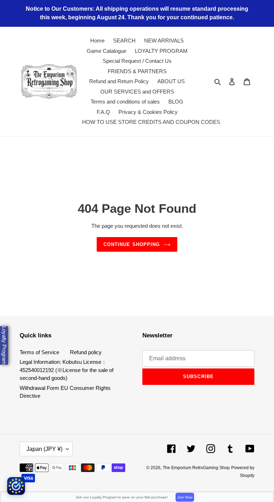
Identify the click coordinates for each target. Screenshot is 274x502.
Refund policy (86, 352)
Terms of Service (39, 352)
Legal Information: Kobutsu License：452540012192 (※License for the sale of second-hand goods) (66, 370)
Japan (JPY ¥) (44, 449)
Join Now (184, 497)
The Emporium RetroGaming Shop (196, 467)
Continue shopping (131, 244)
